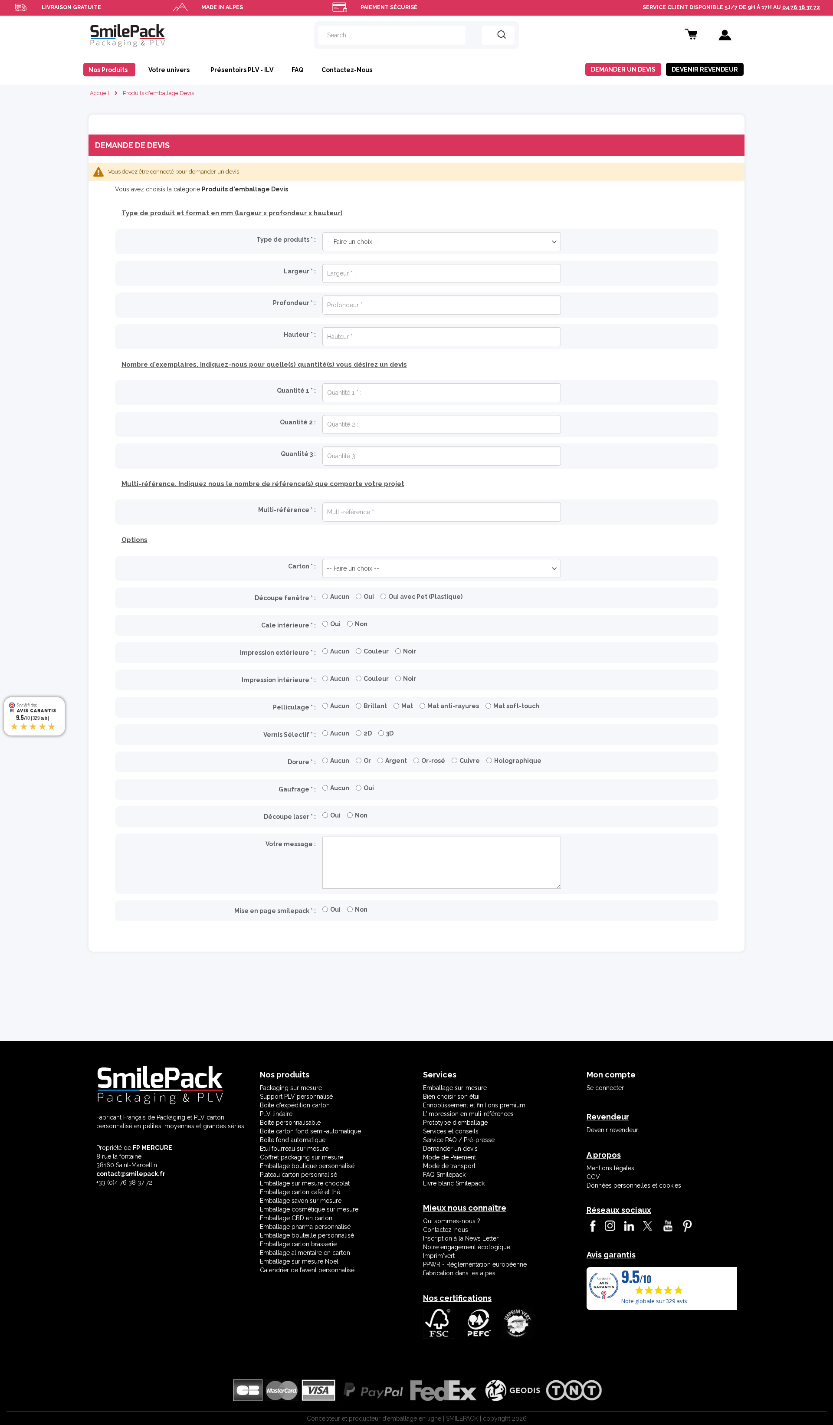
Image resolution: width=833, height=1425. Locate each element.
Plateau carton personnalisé (298, 1174)
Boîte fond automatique (292, 1139)
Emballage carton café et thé (300, 1192)
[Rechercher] (498, 35)
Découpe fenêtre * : (285, 597)
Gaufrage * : (297, 789)
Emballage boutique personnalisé (307, 1165)
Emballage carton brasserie (298, 1244)
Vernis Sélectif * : (289, 734)
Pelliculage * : (294, 707)
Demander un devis (623, 69)
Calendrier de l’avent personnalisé (307, 1270)
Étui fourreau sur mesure (294, 1148)
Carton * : (302, 566)
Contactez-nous (445, 1229)
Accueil (99, 93)
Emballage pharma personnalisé (305, 1226)
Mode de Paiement (449, 1157)
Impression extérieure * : (278, 652)
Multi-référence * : (287, 509)
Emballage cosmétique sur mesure (309, 1209)
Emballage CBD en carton (296, 1218)
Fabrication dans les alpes (459, 1273)
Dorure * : (302, 761)
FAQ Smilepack (444, 1174)
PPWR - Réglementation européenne (475, 1264)
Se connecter (605, 1087)
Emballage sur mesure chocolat (305, 1183)
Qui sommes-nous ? (451, 1221)
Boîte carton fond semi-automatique (310, 1131)
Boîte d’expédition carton (295, 1105)
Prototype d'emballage (455, 1122)
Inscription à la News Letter (460, 1238)
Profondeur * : (294, 302)
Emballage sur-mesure (455, 1087)
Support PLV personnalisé (296, 1096)
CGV (593, 1176)
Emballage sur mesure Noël (299, 1261)
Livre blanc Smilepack (454, 1183)
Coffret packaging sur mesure (301, 1157)
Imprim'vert (439, 1255)
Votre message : (291, 844)
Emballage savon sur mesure (300, 1200)
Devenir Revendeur (705, 69)
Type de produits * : (286, 239)
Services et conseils (451, 1131)
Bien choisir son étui (451, 1096)
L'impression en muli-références (468, 1113)
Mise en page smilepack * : (275, 910)
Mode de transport (449, 1165)
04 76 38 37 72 (801, 7)
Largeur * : (300, 271)
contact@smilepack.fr (130, 1173)
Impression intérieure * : (279, 679)
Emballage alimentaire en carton (305, 1252)
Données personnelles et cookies (634, 1185)
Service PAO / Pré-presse (459, 1139)
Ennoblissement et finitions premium (474, 1105)
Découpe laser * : (290, 816)
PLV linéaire (276, 1113)
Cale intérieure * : (288, 625)
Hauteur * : (300, 334)
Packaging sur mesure (291, 1087)
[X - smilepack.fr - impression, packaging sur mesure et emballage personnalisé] (647, 1225)
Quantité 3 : (298, 453)
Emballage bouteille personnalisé (307, 1235)
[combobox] (392, 35)
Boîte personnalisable (290, 1122)
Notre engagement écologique (466, 1247)
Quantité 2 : (298, 422)
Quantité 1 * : (296, 390)
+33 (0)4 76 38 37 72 (124, 1182)
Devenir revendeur (612, 1129)
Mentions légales (610, 1168)
